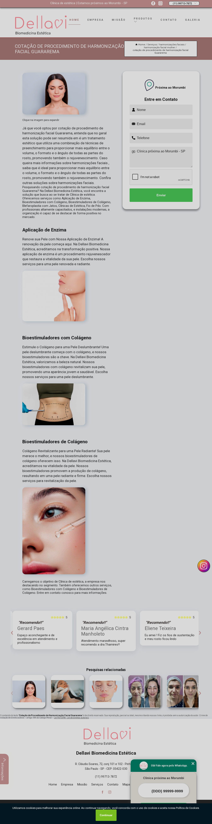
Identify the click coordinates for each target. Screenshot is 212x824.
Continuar (106, 815)
